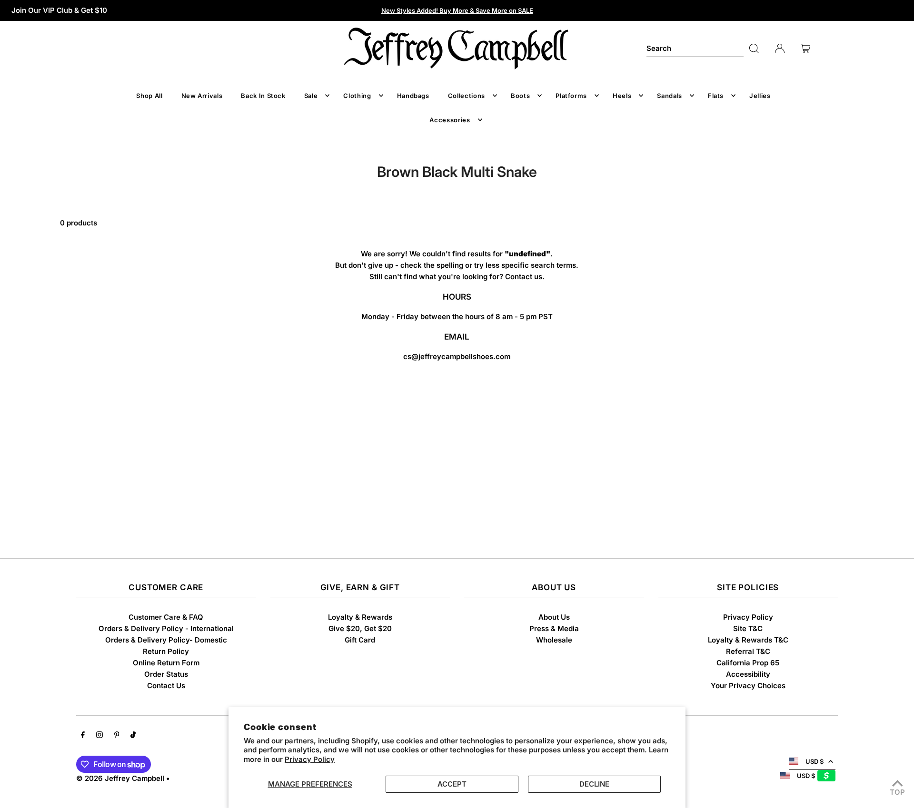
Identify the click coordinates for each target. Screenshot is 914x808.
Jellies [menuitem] (760, 95)
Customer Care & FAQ (166, 617)
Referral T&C (748, 651)
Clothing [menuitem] (357, 95)
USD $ (814, 761)
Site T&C (748, 628)
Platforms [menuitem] (571, 95)
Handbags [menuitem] (413, 95)
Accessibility (748, 674)
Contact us (523, 276)
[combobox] (695, 48)
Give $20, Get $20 (360, 628)
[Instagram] (99, 735)
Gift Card (360, 639)
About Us (554, 617)
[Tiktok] (133, 735)
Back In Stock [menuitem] (263, 95)
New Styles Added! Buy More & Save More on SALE (457, 10)
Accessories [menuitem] (449, 120)
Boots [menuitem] (520, 95)
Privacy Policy (310, 759)
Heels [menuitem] (622, 95)
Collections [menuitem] (466, 95)
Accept (452, 784)
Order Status (166, 674)
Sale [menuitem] (311, 95)
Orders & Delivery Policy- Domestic (166, 639)
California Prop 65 (747, 662)
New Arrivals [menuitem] (202, 95)
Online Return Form (166, 662)
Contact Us (166, 685)
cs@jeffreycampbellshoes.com (456, 356)
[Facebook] (83, 735)
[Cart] (805, 48)
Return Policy (166, 651)
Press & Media (554, 628)
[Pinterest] (116, 735)
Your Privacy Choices (748, 685)
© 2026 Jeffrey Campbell (120, 778)
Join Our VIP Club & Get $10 (59, 10)
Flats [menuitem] (716, 95)
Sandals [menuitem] (669, 95)
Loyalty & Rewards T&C (748, 639)
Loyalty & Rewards (360, 617)
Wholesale (554, 639)
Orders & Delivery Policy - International (166, 628)
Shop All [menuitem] (149, 95)
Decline (594, 784)
